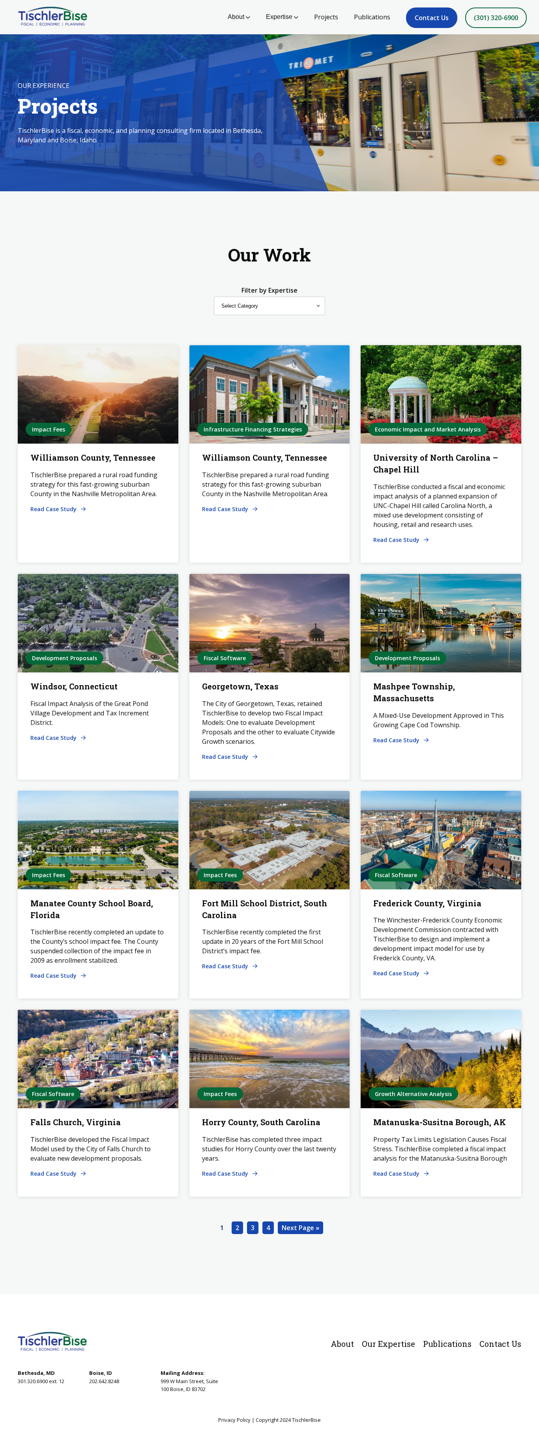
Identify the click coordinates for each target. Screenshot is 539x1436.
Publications (372, 17)
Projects (326, 17)
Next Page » (300, 1227)
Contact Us (432, 17)
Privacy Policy (234, 1419)
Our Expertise (388, 1344)
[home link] (52, 1341)
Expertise (279, 16)
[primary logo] (49, 17)
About (236, 16)
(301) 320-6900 (496, 17)
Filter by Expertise (269, 290)
